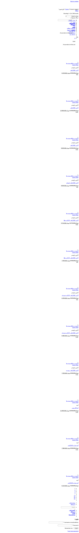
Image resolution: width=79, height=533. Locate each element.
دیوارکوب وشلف (71, 28)
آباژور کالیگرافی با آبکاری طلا (71, 220)
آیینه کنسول (72, 23)
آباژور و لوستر (71, 20)
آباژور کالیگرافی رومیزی (72, 370)
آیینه (74, 22)
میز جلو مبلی (72, 31)
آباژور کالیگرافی (74, 70)
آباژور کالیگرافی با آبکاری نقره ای (70, 295)
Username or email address (70, 522)
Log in (76, 528)
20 (74, 497)
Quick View (75, 65)
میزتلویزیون (72, 34)
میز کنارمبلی (72, 33)
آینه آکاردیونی (75, 408)
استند (74, 25)
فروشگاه (73, 504)
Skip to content (74, 1)
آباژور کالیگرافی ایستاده (72, 183)
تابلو (74, 26)
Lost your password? (73, 531)
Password (75, 525)
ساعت (73, 29)
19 (74, 495)
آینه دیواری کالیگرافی (73, 445)
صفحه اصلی (72, 503)
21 (74, 498)
